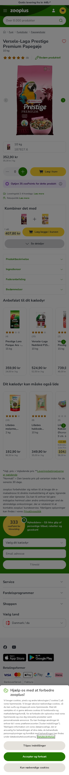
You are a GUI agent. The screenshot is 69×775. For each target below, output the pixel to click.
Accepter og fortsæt (34, 756)
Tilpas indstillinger (34, 745)
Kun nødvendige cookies (34, 767)
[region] (34, 730)
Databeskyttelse (46, 736)
